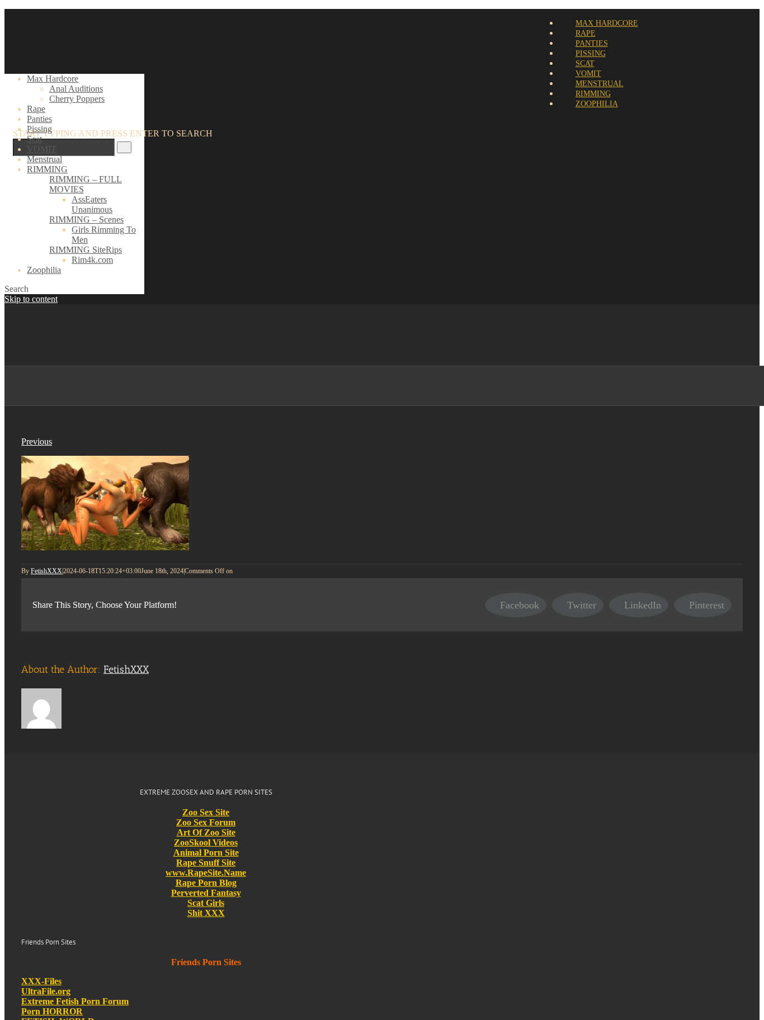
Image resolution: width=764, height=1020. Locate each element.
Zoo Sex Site (205, 812)
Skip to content (31, 299)
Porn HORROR (52, 1011)
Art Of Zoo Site (206, 832)
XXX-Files (41, 981)
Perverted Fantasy (206, 893)
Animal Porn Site (206, 852)
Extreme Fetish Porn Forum (75, 1001)
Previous (36, 441)
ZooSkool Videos (206, 842)
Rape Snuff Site (205, 862)
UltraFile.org (45, 991)
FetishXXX (46, 571)
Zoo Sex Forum (205, 822)
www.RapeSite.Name (206, 872)
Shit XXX (206, 913)
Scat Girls (205, 903)
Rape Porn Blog (206, 882)
